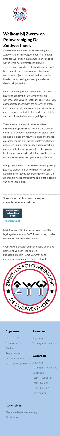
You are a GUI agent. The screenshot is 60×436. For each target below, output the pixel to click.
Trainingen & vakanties (44, 343)
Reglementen (13, 353)
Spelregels (38, 372)
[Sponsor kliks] (12, 221)
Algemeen (38, 338)
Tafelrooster (39, 392)
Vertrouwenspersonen (18, 363)
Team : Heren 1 (41, 387)
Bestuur (10, 348)
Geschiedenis (13, 343)
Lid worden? (12, 338)
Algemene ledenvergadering (21, 412)
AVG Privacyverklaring (18, 358)
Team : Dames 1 (41, 382)
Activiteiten (12, 417)
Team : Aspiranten (42, 377)
